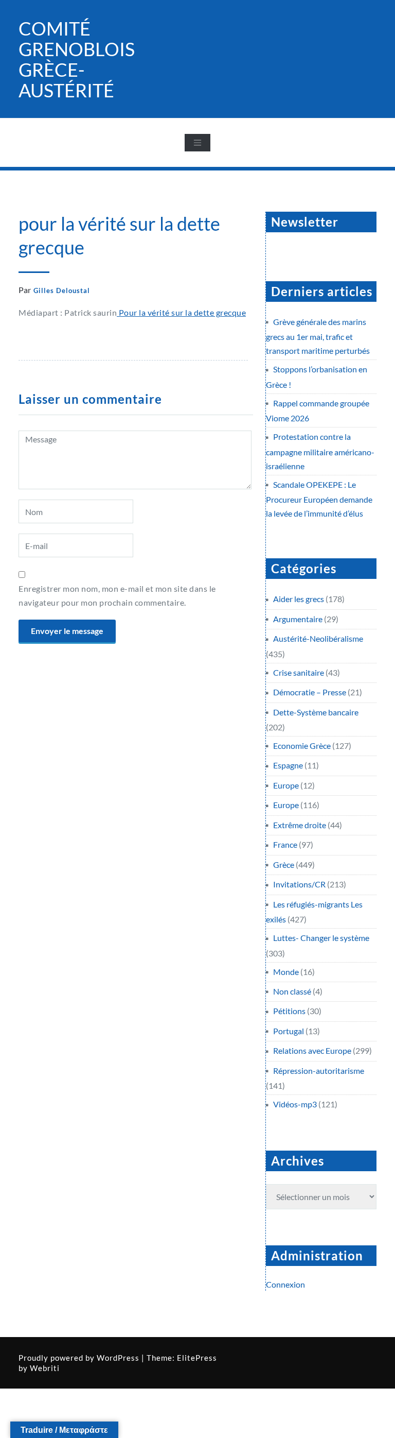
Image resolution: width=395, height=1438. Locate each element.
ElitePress (197, 1357)
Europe (286, 785)
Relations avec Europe (312, 1050)
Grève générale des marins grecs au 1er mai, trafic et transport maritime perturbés (318, 336)
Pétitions (289, 1011)
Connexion (285, 1284)
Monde (286, 972)
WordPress (118, 1357)
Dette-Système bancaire (315, 712)
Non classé (292, 991)
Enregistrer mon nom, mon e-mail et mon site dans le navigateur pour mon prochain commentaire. (117, 595)
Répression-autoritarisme (318, 1070)
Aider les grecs (298, 599)
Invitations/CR (299, 884)
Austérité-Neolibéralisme (318, 638)
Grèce (283, 864)
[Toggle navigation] (197, 142)
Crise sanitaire (298, 672)
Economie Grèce (302, 745)
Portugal (288, 1031)
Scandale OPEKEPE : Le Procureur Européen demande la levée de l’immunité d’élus (319, 499)
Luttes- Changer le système (321, 938)
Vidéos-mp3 (295, 1104)
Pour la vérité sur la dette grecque (181, 312)
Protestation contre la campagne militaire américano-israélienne (320, 451)
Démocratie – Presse (309, 692)
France (285, 844)
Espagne (288, 765)
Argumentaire (297, 619)
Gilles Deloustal (61, 290)
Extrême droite (299, 825)
